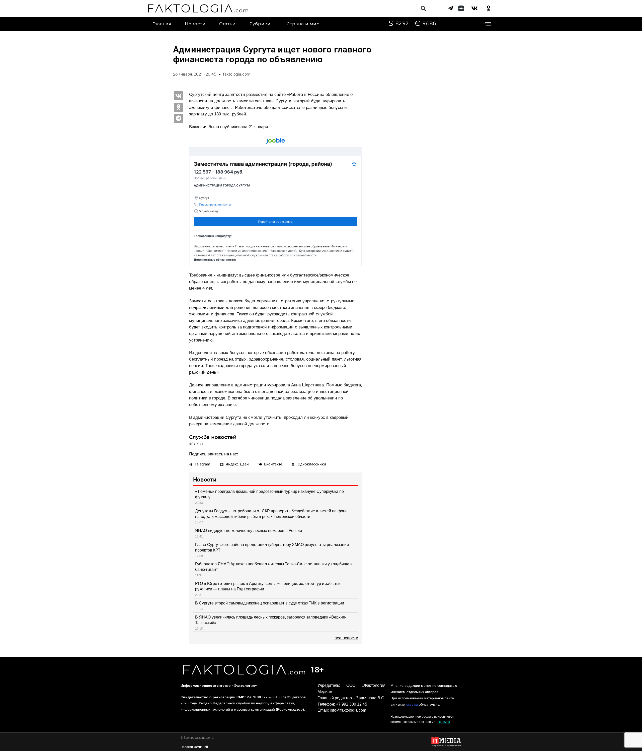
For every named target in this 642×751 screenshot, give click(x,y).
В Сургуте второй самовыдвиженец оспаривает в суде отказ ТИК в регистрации (269, 603)
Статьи (227, 23)
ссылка (412, 704)
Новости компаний (194, 747)
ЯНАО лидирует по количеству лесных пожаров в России (248, 530)
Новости (195, 23)
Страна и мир (303, 23)
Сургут (197, 444)
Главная (161, 23)
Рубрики (260, 23)
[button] (423, 8)
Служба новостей (212, 437)
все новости (346, 638)
